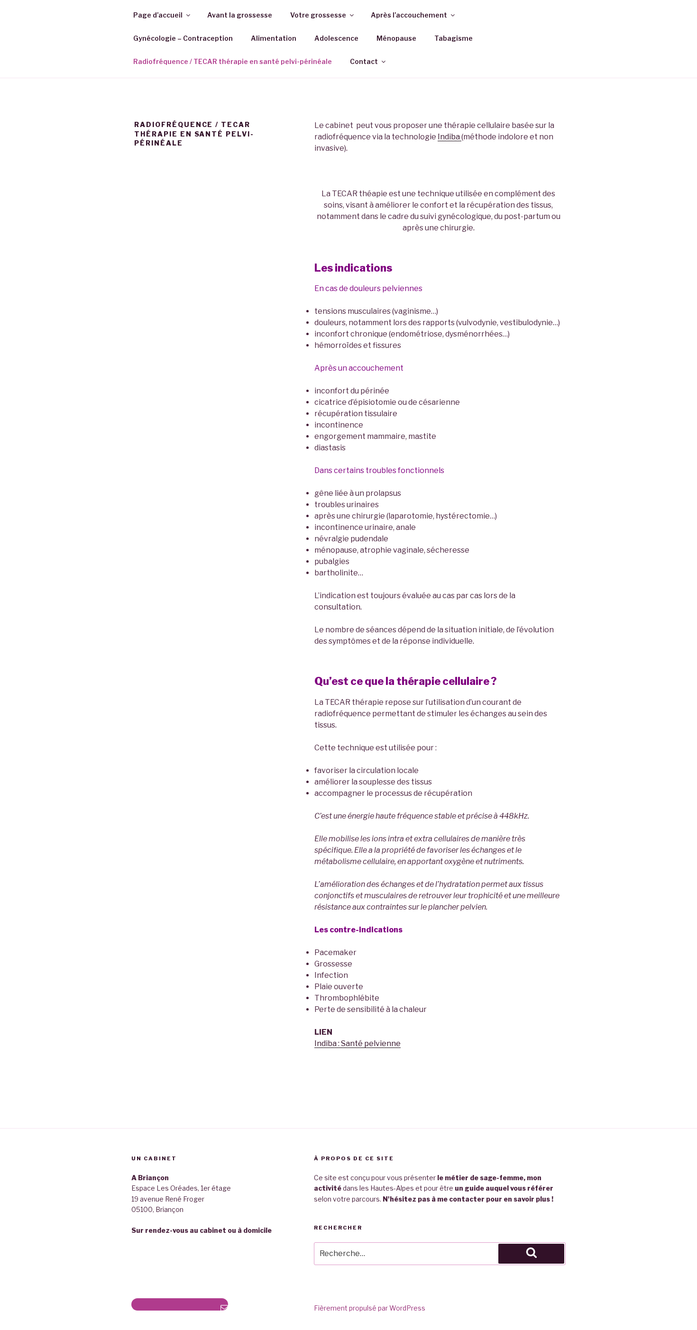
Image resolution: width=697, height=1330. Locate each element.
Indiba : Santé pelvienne (357, 1043)
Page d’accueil (158, 15)
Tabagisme (453, 38)
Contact (364, 61)
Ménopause (396, 38)
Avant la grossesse (239, 15)
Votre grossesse (318, 15)
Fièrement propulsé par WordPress (369, 1308)
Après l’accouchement (409, 15)
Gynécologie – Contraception (183, 38)
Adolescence (336, 38)
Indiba (449, 136)
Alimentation (273, 38)
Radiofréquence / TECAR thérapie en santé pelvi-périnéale (232, 61)
